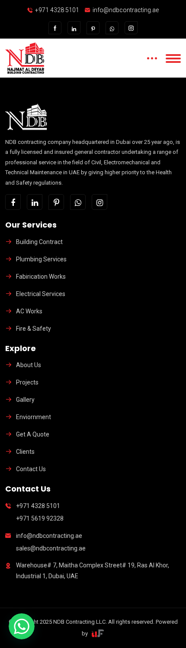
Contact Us (31, 469)
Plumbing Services (41, 259)
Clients (25, 451)
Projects (27, 382)
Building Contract (39, 241)
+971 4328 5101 (57, 10)
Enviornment (33, 417)
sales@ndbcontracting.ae (51, 548)
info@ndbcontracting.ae (126, 10)
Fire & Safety (33, 328)
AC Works (29, 311)
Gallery (25, 399)
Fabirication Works (41, 276)
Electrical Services (40, 293)
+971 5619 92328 (40, 518)
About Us (28, 364)
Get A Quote (32, 434)
